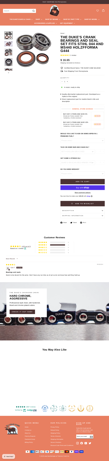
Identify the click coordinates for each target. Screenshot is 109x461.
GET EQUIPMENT (66, 23)
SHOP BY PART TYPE (71, 19)
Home (62, 33)
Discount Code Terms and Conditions (62, 445)
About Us (27, 433)
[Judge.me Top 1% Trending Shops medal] (89, 408)
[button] (65, 55)
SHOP (38, 19)
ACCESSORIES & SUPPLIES (44, 23)
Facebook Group (30, 439)
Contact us (28, 430)
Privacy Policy (55, 427)
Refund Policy (55, 430)
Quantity (64, 77)
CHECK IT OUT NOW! (22, 312)
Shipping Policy (55, 433)
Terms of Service (56, 436)
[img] (10, 264)
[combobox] (19, 11)
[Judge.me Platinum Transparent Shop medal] (53, 408)
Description (68, 210)
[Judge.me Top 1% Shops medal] (80, 408)
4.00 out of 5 (26, 246)
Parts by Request (30, 436)
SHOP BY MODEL (91, 19)
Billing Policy (29, 442)
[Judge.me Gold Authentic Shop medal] (71, 408)
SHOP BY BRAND (52, 19)
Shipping (63, 63)
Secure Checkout (56, 442)
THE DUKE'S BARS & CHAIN (20, 19)
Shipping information (72, 215)
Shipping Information (57, 439)
